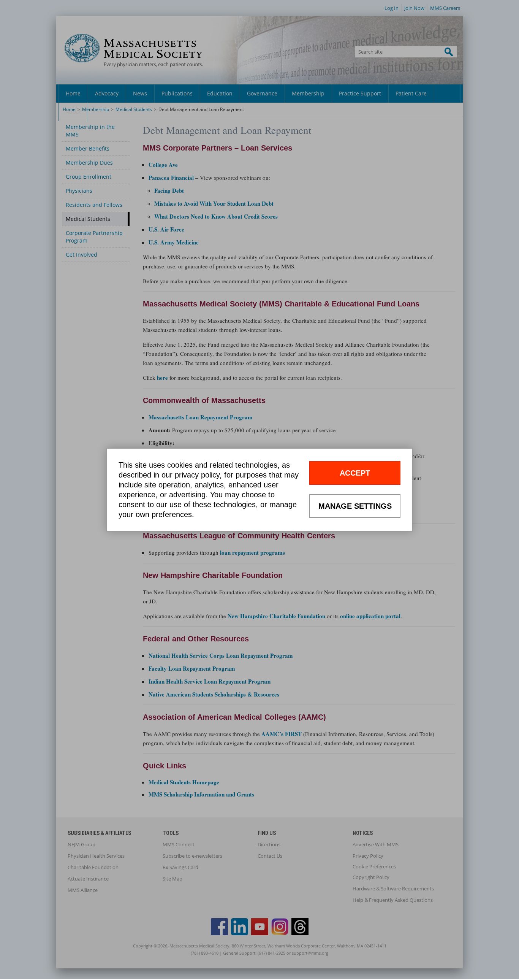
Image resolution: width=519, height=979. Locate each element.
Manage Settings (355, 506)
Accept (355, 473)
